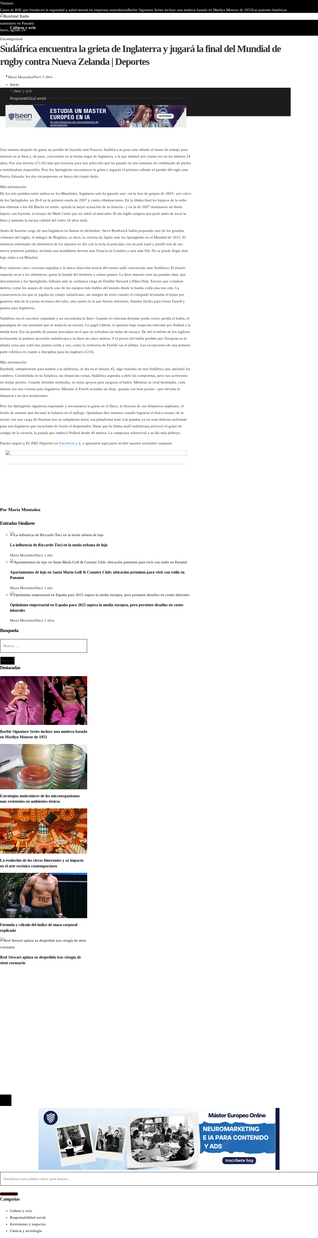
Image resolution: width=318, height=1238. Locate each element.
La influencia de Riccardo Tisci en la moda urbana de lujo (59, 545)
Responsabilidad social (27, 1004)
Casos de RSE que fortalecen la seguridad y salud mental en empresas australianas (63, 10)
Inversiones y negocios (28, 998)
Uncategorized (11, 39)
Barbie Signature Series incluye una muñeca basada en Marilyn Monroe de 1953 (189, 10)
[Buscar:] (43, 646)
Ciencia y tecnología (26, 984)
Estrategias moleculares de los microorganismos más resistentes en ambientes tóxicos (161, 17)
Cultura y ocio (21, 991)
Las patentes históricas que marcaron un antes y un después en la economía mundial (80, 1046)
